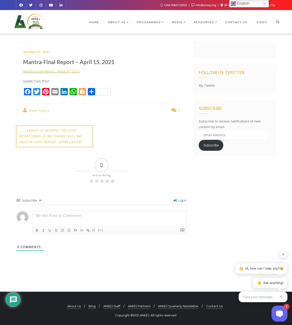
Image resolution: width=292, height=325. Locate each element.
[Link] (88, 230)
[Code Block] (81, 230)
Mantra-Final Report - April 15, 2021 (51, 71)
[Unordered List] (69, 230)
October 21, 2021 (36, 52)
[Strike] (56, 230)
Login (181, 200)
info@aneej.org (206, 5)
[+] (100, 230)
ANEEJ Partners (139, 306)
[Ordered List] (62, 230)
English (242, 3)
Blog (92, 306)
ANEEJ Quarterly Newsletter (178, 306)
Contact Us (214, 306)
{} (94, 230)
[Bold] (37, 230)
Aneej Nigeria (39, 110)
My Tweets (207, 85)
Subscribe (211, 145)
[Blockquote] (75, 230)
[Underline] (50, 230)
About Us (74, 306)
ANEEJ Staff (111, 306)
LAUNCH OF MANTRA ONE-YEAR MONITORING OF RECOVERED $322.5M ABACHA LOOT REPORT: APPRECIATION (50, 136)
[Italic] (43, 230)
